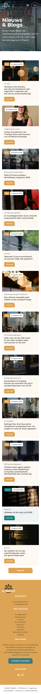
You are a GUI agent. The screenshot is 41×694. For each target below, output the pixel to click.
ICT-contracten (20, 622)
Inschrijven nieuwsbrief (20, 661)
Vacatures (20, 630)
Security (20, 620)
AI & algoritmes (20, 614)
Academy (20, 635)
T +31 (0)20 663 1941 (20, 604)
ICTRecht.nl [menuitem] (22, 688)
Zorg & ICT (20, 625)
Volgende (20, 570)
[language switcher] (27, 5)
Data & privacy (20, 617)
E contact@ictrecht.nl (20, 602)
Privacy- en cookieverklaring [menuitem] (26, 691)
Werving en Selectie (20, 632)
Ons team (20, 627)
